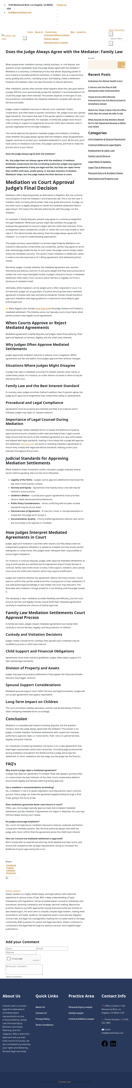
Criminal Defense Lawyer (57, 35)
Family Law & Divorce (99, 156)
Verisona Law (27, 444)
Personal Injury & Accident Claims (105, 173)
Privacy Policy (43, 1019)
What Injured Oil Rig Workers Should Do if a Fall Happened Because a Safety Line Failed (107, 123)
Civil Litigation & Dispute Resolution (107, 139)
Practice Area (51, 32)
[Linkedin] (113, 1043)
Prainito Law (64, 1081)
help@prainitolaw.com (20, 12)
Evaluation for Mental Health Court (105, 81)
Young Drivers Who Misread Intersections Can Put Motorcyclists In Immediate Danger (107, 100)
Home (30, 32)
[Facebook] (105, 1043)
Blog (73, 32)
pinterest (11, 873)
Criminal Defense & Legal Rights (104, 145)
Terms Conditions (44, 1024)
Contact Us (81, 32)
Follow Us (62, 4)
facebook (11, 865)
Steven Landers (13, 890)
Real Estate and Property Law (103, 178)
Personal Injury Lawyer (56, 42)
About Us (39, 32)
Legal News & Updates (99, 161)
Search (91, 58)
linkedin (10, 870)
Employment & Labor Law (101, 150)
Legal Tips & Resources (99, 167)
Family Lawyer (51, 38)
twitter (10, 867)
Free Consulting (116, 30)
